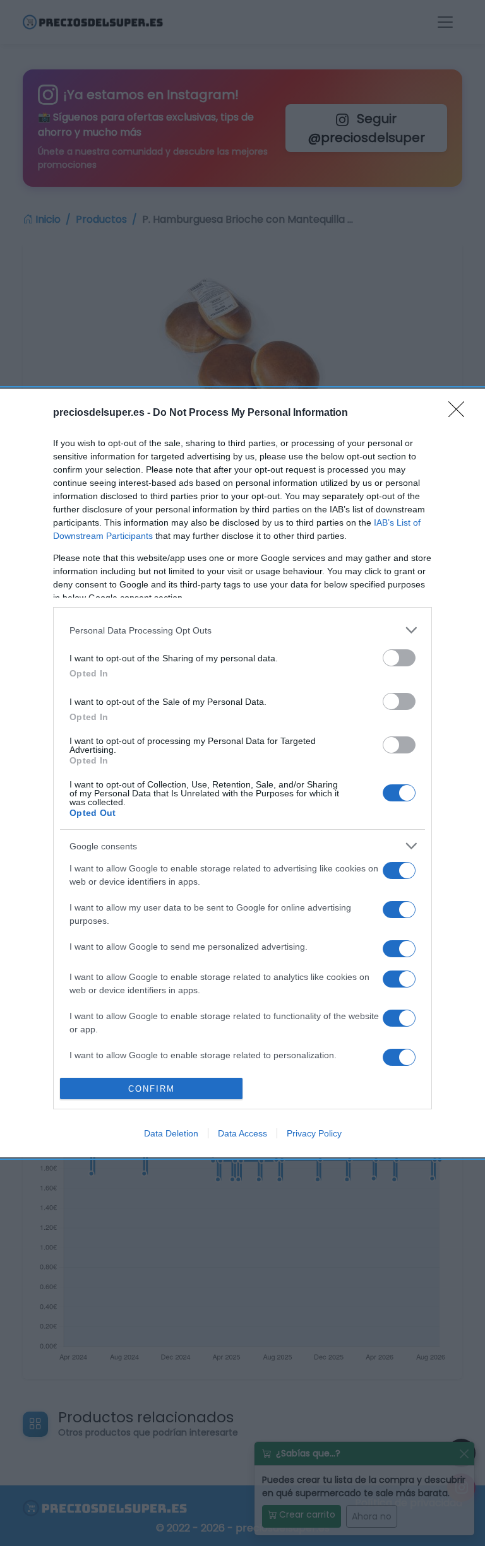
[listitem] (242, 630)
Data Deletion (171, 1133)
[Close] (460, 413)
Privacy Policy (314, 1133)
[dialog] (242, 773)
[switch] (399, 657)
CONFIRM (151, 1089)
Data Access (242, 1133)
